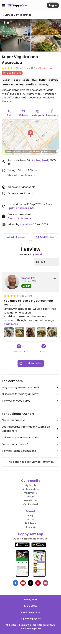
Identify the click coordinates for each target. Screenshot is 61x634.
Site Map (30, 527)
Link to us (30, 523)
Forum (30, 496)
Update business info (21, 208)
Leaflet (9, 151)
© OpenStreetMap (34, 151)
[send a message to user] (33, 278)
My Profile (30, 485)
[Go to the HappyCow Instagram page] (45, 583)
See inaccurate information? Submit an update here (26, 429)
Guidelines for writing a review (20, 394)
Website (23, 115)
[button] (30, 133)
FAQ (30, 515)
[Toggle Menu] (3, 5)
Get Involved (30, 504)
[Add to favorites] (57, 23)
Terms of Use (30, 606)
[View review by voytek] (12, 282)
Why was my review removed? (20, 387)
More (5, 101)
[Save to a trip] (50, 23)
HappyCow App (30, 534)
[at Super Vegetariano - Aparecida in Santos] (9, 332)
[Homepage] (17, 5)
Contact (31, 519)
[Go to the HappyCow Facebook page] (15, 583)
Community (30, 480)
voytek (24, 224)
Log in (53, 5)
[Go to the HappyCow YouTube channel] (23, 583)
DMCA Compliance (30, 612)
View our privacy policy (16, 400)
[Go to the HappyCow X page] (30, 583)
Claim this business (20, 218)
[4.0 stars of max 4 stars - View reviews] (9, 68)
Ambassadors (30, 489)
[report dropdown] (54, 278)
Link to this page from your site (21, 437)
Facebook (52, 115)
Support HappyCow (31, 618)
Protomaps (19, 151)
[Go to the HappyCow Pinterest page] (38, 583)
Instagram (38, 115)
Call (9, 115)
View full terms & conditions (19, 451)
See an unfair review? (15, 444)
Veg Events (30, 492)
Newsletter (30, 500)
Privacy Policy (30, 599)
